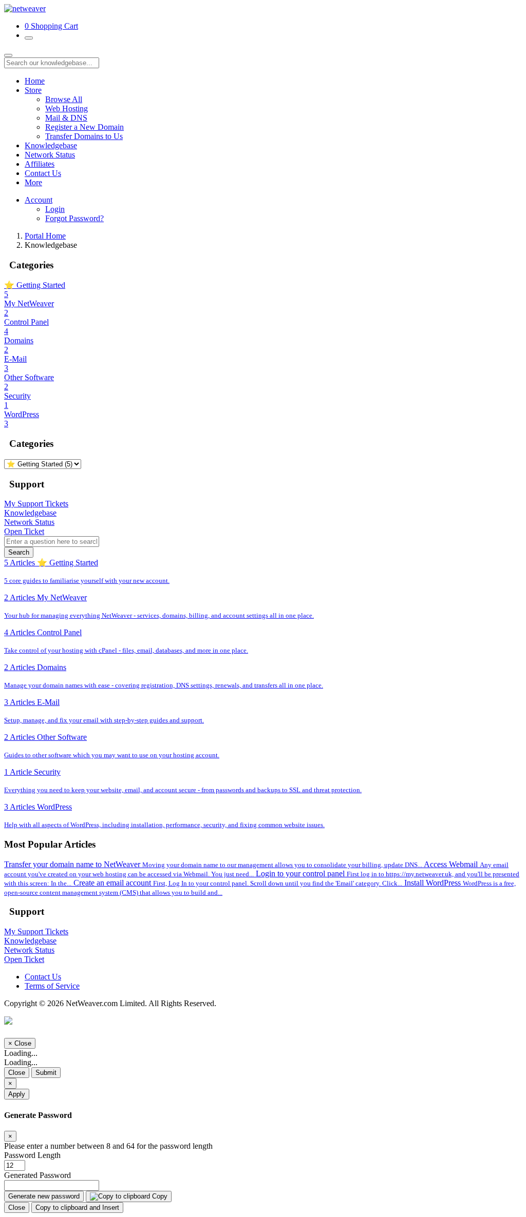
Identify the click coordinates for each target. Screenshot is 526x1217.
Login (55, 209)
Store (33, 90)
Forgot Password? (74, 218)
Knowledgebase (51, 145)
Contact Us (43, 173)
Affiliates (39, 164)
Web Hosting (66, 108)
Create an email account (237, 882)
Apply (16, 1094)
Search (18, 552)
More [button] (33, 182)
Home (35, 80)
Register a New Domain (84, 127)
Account (38, 199)
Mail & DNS (66, 117)
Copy (158, 1196)
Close (16, 1072)
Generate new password (44, 1196)
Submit (46, 1072)
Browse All (63, 99)
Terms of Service (52, 986)
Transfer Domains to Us (84, 136)
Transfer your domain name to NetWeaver (213, 864)
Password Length (32, 1155)
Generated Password (37, 1175)
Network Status (50, 154)
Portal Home (45, 235)
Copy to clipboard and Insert (77, 1207)
